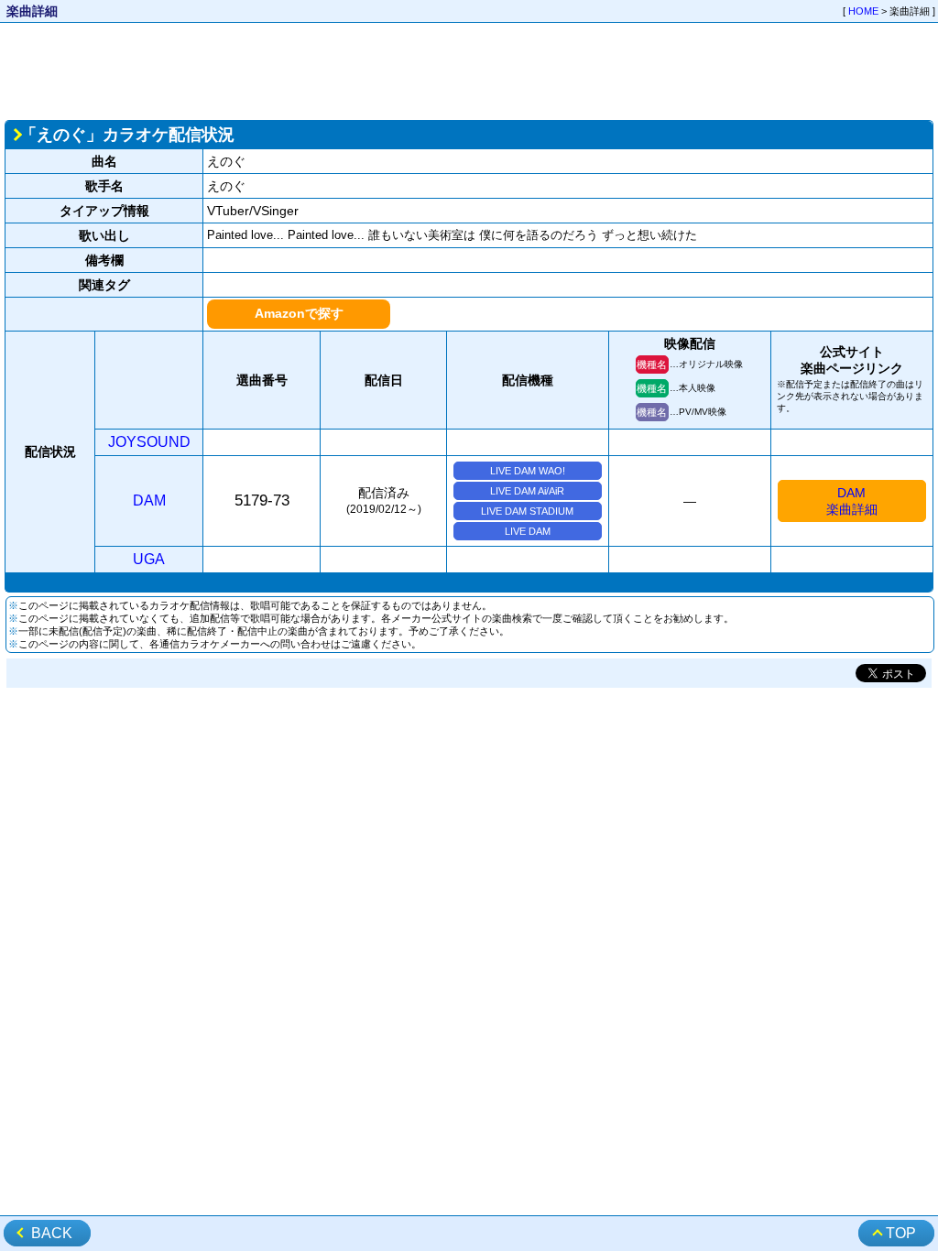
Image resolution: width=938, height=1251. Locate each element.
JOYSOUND (149, 442)
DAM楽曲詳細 (852, 501)
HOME (863, 10)
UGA (149, 559)
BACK (51, 1233)
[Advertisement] (469, 69)
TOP (901, 1233)
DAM (149, 500)
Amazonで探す (299, 313)
